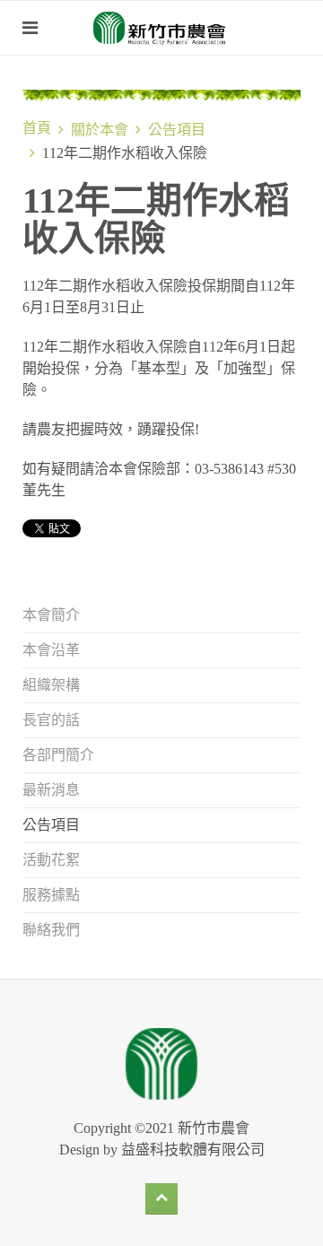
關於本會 (99, 129)
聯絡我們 (51, 929)
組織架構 (51, 685)
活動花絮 (51, 859)
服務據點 (51, 894)
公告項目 (176, 129)
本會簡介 (51, 615)
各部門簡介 (58, 754)
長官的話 (51, 720)
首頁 (36, 127)
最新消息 (51, 789)
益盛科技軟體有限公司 (193, 1149)
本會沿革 (51, 650)
